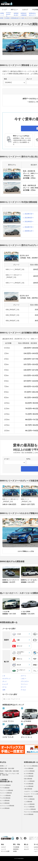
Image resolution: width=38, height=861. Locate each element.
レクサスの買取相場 (29, 771)
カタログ (25, 9)
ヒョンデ (5, 684)
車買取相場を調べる (8, 14)
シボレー (23, 678)
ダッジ (4, 681)
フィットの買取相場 (5, 795)
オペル (4, 687)
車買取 (15, 851)
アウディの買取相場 (29, 799)
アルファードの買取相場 (6, 790)
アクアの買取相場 (4, 787)
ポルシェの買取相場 (29, 804)
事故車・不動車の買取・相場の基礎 (9, 771)
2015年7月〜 (29, 214)
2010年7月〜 (29, 227)
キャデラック (6, 678)
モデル (28, 459)
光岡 (3, 690)
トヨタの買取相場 (28, 768)
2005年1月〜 (29, 231)
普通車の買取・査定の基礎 (7, 768)
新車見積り (16, 849)
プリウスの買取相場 (5, 785)
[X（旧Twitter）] (21, 838)
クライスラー (25, 681)
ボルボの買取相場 (28, 814)
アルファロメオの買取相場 (31, 812)
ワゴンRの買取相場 (5, 798)
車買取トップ (3, 766)
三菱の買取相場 (28, 789)
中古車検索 (16, 847)
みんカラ (26, 849)
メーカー (6, 459)
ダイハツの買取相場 (29, 781)
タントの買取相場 (4, 800)
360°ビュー (14, 9)
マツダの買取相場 (28, 783)
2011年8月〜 (29, 221)
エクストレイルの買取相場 (7, 805)
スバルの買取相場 (28, 786)
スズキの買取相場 (28, 776)
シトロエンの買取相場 (30, 809)
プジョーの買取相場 (29, 806)
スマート (23, 676)
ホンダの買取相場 (28, 773)
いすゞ (4, 676)
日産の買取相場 (28, 778)
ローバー (23, 687)
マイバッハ (24, 684)
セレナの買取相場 (4, 803)
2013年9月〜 (29, 218)
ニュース (3, 849)
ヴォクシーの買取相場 (6, 793)
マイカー (26, 847)
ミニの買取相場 (28, 801)
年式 (5, 79)
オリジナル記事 (5, 851)
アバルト (23, 690)
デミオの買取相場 (4, 808)
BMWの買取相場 (28, 796)
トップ (4, 9)
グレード (29, 79)
